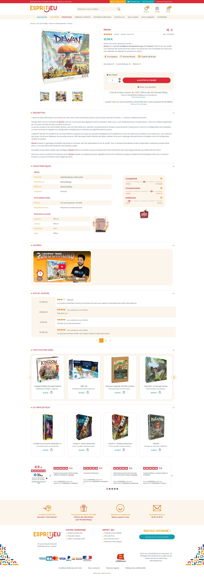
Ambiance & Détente (83, 17)
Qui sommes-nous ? (111, 539)
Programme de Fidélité (112, 533)
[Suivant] (173, 377)
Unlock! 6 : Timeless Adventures (120, 444)
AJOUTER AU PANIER (146, 80)
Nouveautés (42, 17)
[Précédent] (30, 377)
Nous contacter (94, 568)
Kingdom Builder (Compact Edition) (48, 386)
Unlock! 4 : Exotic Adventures (84, 444)
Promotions (67, 17)
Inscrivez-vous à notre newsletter (157, 537)
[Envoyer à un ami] (167, 29)
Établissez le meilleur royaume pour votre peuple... (54, 389)
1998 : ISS (84, 386)
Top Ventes (54, 17)
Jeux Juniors (133, 17)
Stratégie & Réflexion (102, 17)
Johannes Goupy (66, 177)
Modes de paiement (74, 533)
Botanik (156, 444)
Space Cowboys (66, 187)
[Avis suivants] (172, 475)
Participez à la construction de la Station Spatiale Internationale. (95, 389)
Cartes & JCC (119, 17)
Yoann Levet (78, 177)
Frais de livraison (73, 536)
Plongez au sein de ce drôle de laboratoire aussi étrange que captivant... (170, 446)
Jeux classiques (147, 17)
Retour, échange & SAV (76, 539)
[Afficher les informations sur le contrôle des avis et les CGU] (46, 478)
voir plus (71, 475)
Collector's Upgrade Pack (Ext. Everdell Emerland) (120, 386)
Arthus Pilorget (65, 182)
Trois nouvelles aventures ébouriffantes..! (123, 446)
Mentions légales (112, 568)
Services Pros (109, 536)
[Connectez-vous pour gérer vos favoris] (171, 29)
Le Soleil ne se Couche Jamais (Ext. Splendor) (48, 444)
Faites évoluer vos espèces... (156, 389)
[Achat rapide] (51, 392)
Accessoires (162, 17)
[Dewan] (44, 96)
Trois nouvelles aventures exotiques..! (85, 446)
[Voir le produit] (87, 392)
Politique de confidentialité (135, 568)
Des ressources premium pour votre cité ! (123, 389)
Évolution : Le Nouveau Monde (156, 386)
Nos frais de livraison (138, 97)
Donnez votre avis (127, 34)
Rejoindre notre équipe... (113, 542)
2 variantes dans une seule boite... (48, 446)
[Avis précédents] (50, 475)
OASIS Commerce (106, 573)
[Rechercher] (119, 9)
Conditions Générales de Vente (70, 568)
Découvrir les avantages (139, 104)
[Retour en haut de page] (200, 576)
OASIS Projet (96, 573)
